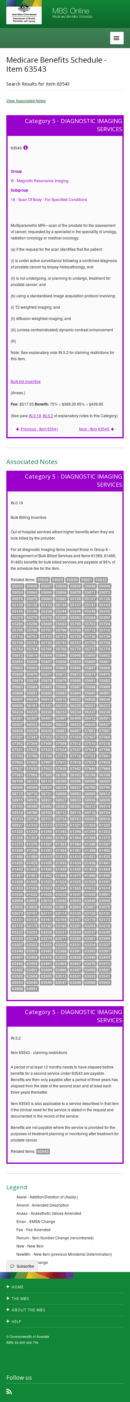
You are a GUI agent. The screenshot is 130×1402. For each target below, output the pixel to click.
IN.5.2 (48, 415)
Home (18, 1287)
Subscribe (25, 1266)
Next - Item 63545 (94, 428)
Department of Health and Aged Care (24, 12)
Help (16, 1321)
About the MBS (28, 1310)
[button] (117, 1392)
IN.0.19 (35, 415)
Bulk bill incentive (26, 381)
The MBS (20, 1298)
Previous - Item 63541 (39, 428)
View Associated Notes (26, 100)
